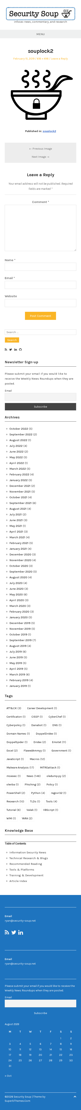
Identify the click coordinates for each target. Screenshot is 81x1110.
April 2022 (16, 463)
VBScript (50, 810)
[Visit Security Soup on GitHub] (20, 350)
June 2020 (16, 588)
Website (11, 296)
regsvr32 (58, 793)
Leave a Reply (59, 58)
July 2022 (16, 446)
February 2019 (19, 680)
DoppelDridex (46, 733)
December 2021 (19, 486)
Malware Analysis (20, 767)
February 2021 (19, 543)
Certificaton (16, 716)
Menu (40, 34)
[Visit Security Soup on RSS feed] (6, 350)
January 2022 (18, 480)
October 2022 (18, 428)
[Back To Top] (75, 1097)
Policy (52, 784)
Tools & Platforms (21, 869)
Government (61, 750)
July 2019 (15, 651)
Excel (12, 750)
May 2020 (16, 594)
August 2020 (18, 577)
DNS (57, 725)
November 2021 (20, 491)
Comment (40, 202)
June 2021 (16, 520)
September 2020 (20, 571)
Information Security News (27, 852)
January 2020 (18, 617)
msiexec (13, 776)
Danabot (38, 725)
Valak (32, 810)
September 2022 (20, 434)
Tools (51, 801)
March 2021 (17, 537)
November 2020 (20, 560)
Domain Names (18, 733)
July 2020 (16, 583)
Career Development (42, 708)
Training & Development (26, 875)
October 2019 (18, 634)
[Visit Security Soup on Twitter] (10, 350)
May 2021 (15, 526)
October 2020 (18, 566)
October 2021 (18, 497)
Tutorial (13, 810)
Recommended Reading (25, 864)
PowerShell (15, 793)
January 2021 (18, 548)
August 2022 (18, 440)
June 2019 (16, 657)
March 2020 (17, 606)
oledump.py (56, 776)
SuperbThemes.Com (17, 1101)
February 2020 (19, 611)
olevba (12, 784)
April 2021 (16, 531)
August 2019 (18, 646)
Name (10, 260)
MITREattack (50, 767)
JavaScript (15, 759)
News (34, 776)
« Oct (8, 1075)
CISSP (37, 716)
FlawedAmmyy (35, 750)
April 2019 (16, 668)
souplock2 (49, 131)
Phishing (32, 784)
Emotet (59, 742)
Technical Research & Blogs (28, 858)
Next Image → (40, 156)
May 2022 (16, 457)
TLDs (35, 801)
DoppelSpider (17, 742)
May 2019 (15, 663)
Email (10, 278)
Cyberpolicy (15, 725)
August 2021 (18, 508)
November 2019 (20, 628)
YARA (27, 818)
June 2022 (16, 451)
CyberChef (57, 716)
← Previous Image (40, 148)
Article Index (18, 881)
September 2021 (20, 503)
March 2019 (17, 674)
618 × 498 (43, 58)
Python (38, 793)
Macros (37, 759)
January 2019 (18, 686)
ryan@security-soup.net (20, 920)
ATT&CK (13, 708)
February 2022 (19, 474)
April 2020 (16, 600)
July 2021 (15, 514)
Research (15, 801)
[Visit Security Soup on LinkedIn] (15, 350)
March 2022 (17, 468)
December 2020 (20, 554)
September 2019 (20, 640)
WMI (11, 818)
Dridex (39, 742)
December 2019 (19, 623)
